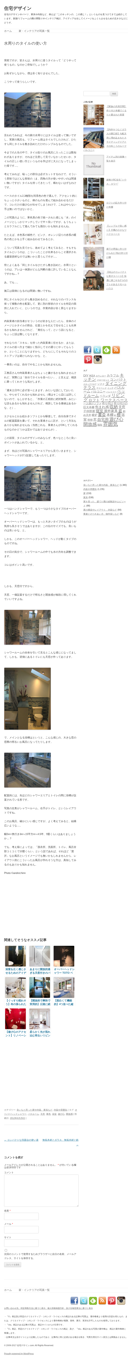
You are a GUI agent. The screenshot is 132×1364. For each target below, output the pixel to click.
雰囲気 (110, 424)
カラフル (113, 375)
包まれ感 (102, 407)
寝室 (99, 411)
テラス (89, 387)
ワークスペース (114, 400)
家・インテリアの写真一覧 (34, 30)
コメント (9, 1172)
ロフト (94, 400)
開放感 (69, 1114)
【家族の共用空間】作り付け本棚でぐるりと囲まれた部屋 (116, 110)
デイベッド (101, 388)
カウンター (101, 376)
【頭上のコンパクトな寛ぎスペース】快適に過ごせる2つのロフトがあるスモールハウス (117, 280)
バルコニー (98, 391)
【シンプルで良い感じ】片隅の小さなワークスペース (116, 230)
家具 (85, 497)
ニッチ (110, 388)
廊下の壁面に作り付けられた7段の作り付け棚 (117, 253)
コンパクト (118, 379)
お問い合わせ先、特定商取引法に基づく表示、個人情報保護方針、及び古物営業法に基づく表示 (48, 1308)
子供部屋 (89, 411)
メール (8, 1224)
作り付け (107, 403)
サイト (7, 1237)
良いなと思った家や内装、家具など (34, 1110)
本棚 (110, 415)
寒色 (48, 1114)
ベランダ (105, 395)
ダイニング (116, 383)
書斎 (102, 415)
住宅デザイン (18, 8)
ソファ (100, 384)
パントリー (111, 392)
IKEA (92, 375)
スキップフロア (90, 384)
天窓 (42, 1114)
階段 (99, 425)
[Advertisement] (44, 51)
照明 (90, 419)
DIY (86, 375)
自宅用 (103, 419)
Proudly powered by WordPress (19, 1353)
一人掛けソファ (92, 403)
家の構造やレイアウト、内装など (100, 510)
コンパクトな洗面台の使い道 (21, 1140)
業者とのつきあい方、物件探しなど (101, 514)
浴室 (54, 1114)
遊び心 (61, 1114)
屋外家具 (111, 411)
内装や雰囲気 (60, 1110)
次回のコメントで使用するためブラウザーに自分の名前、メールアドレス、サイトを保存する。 (40, 1256)
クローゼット (103, 380)
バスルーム (33, 1114)
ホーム (8, 30)
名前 (7, 1210)
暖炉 (94, 414)
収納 (113, 407)
